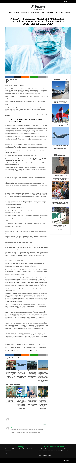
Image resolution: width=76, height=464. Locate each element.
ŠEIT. (16, 152)
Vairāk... (10, 450)
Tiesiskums (34, 17)
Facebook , (29, 350)
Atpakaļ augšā (66, 460)
